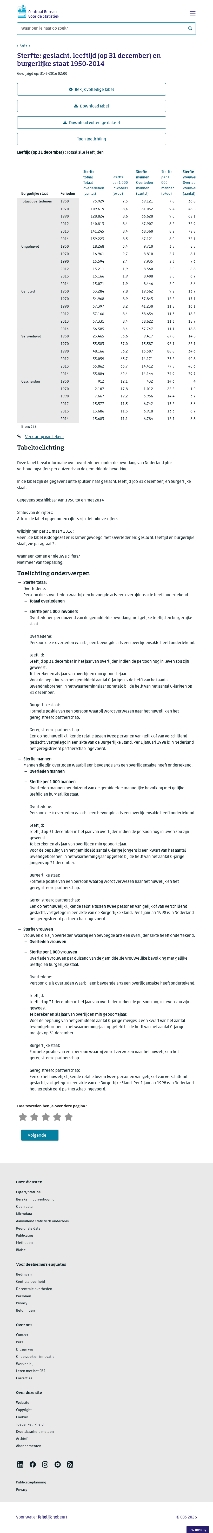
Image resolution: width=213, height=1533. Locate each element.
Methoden (24, 1243)
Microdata (24, 1214)
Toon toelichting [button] (91, 139)
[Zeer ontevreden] (23, 1116)
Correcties (24, 1378)
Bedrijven (24, 1274)
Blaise (21, 1250)
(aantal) (144, 182)
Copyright (24, 1410)
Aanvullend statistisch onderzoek (42, 1221)
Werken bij (25, 1364)
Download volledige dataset (94, 123)
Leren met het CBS (30, 1371)
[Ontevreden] (34, 1116)
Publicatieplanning (31, 1482)
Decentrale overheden (34, 1289)
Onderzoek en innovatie (35, 1357)
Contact (22, 1335)
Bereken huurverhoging (35, 1199)
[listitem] (20, 1464)
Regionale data (28, 1228)
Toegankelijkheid (30, 1424)
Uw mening (197, 1530)
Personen (23, 1296)
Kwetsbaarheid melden (35, 1432)
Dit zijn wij (24, 1349)
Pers (19, 1342)
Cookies (22, 1417)
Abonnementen (28, 1446)
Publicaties (25, 1235)
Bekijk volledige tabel (94, 90)
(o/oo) (168, 177)
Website (22, 1403)
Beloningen (25, 1310)
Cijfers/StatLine (28, 1192)
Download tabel (94, 106)
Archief (22, 1439)
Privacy (21, 1303)
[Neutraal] (45, 1116)
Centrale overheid (30, 1282)
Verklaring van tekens (44, 437)
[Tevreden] (57, 1116)
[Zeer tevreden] (68, 1116)
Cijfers (25, 45)
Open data (24, 1207)
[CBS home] (38, 10)
